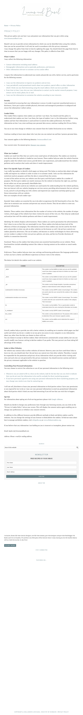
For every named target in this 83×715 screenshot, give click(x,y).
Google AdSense (57, 399)
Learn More (10, 545)
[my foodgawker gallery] (41, 662)
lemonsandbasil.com (44, 139)
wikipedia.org (37, 420)
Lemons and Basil (41, 10)
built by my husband (48, 712)
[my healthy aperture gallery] (41, 679)
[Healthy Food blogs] (41, 704)
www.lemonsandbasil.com (13, 38)
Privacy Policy (63, 712)
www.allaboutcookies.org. (52, 420)
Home (6, 25)
